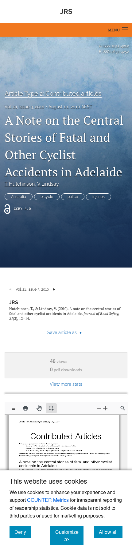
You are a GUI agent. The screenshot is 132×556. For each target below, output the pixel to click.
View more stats (66, 384)
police (73, 197)
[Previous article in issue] (10, 289)
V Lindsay (48, 184)
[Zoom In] (105, 408)
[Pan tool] (39, 408)
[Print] (25, 408)
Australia (18, 197)
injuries (98, 197)
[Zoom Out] (99, 408)
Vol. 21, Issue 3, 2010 (25, 106)
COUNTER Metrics (48, 499)
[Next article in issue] (54, 289)
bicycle (47, 197)
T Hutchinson (20, 184)
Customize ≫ (69, 535)
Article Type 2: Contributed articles (53, 93)
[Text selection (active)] (51, 408)
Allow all (110, 531)
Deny (22, 531)
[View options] (13, 408)
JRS (13, 302)
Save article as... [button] (64, 332)
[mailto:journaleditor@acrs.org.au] (30, 453)
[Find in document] (122, 408)
